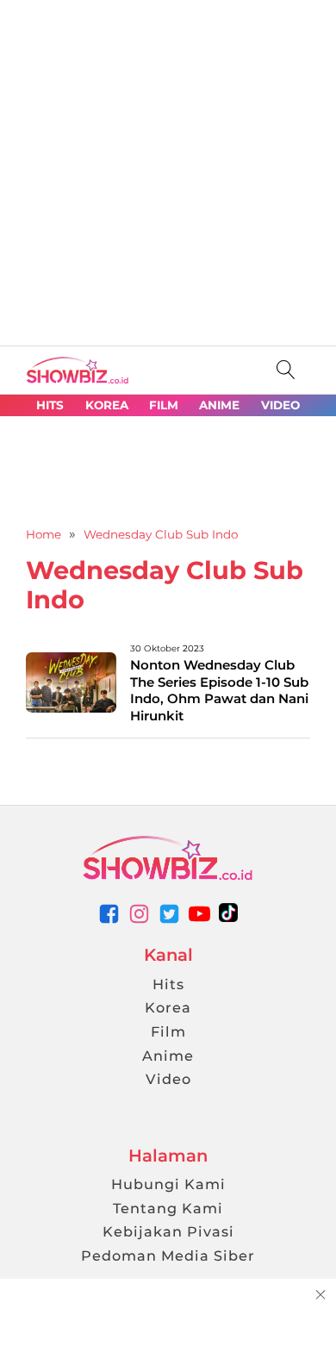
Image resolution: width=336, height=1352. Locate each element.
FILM (163, 405)
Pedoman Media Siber (168, 1255)
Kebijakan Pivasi (168, 1231)
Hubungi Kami (168, 1184)
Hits (168, 984)
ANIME (219, 405)
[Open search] (286, 369)
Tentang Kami (168, 1208)
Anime (168, 1055)
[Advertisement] (168, 168)
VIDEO (280, 405)
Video (168, 1078)
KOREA (106, 405)
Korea (168, 1007)
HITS (50, 405)
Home (43, 534)
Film (168, 1031)
